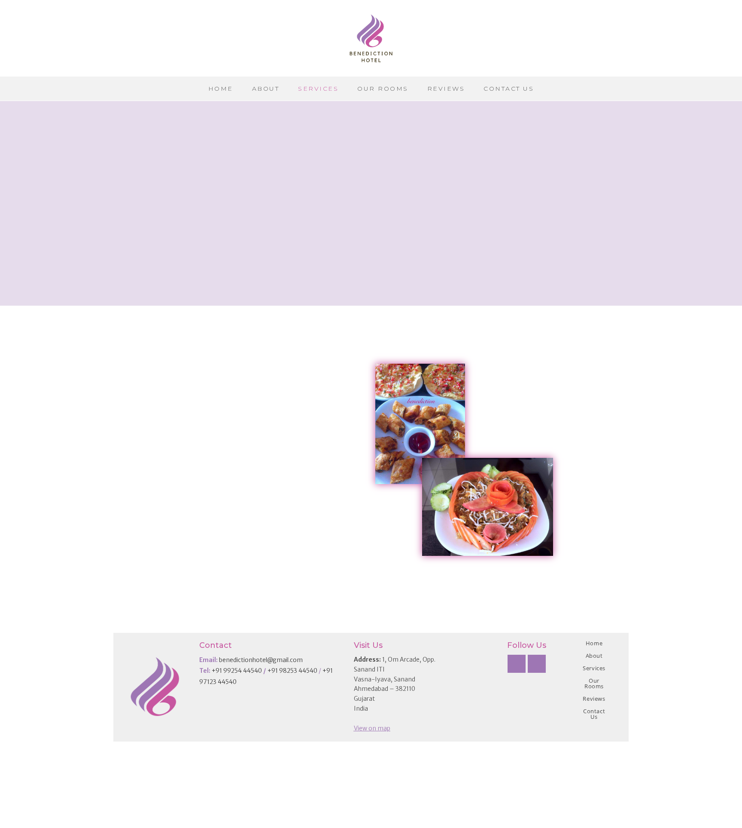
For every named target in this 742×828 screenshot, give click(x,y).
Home (594, 643)
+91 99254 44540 (237, 671)
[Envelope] (537, 664)
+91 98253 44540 (292, 671)
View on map (372, 728)
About (594, 655)
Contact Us (594, 714)
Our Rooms (594, 683)
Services (594, 668)
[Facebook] (517, 664)
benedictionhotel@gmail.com (261, 660)
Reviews (594, 698)
